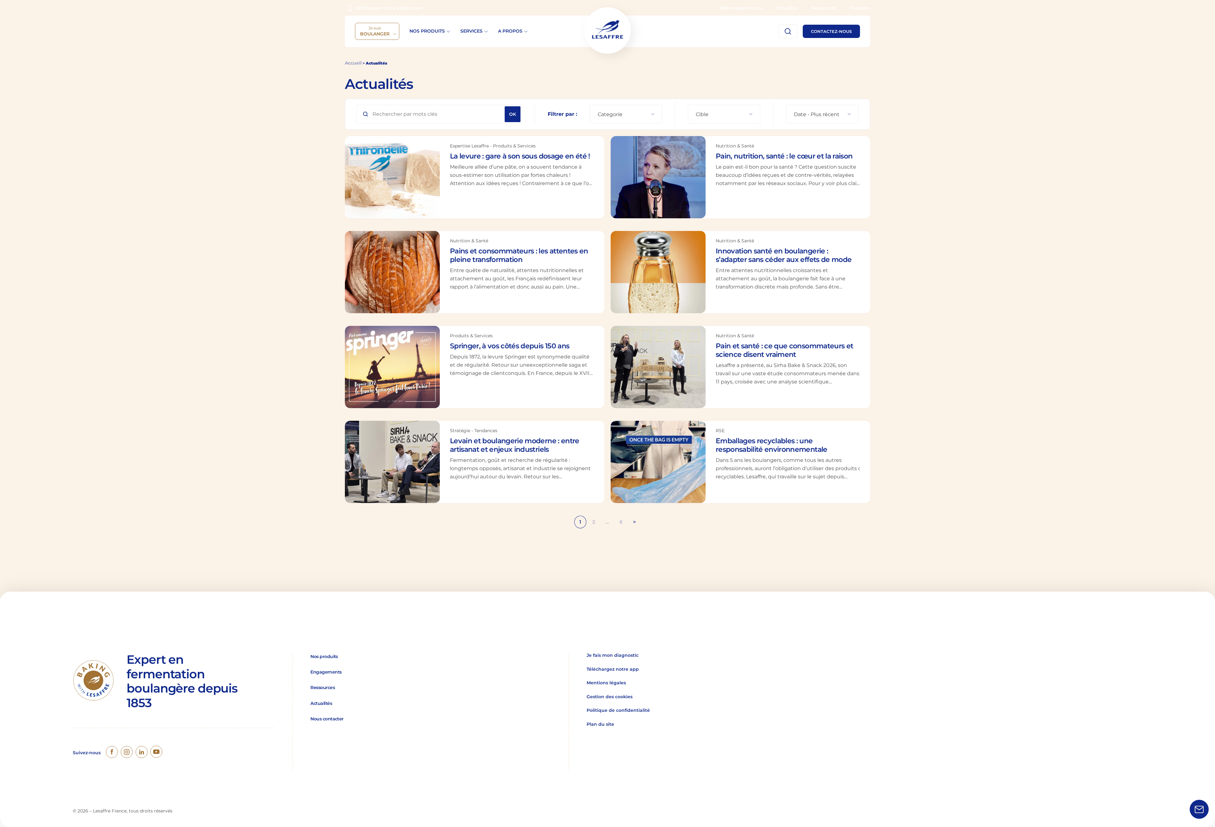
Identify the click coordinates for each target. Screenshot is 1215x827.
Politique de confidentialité (618, 710)
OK (512, 114)
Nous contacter (326, 719)
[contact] (1199, 810)
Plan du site (600, 724)
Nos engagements (741, 8)
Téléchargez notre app (613, 669)
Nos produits (427, 31)
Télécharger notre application (388, 8)
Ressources (824, 8)
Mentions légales (606, 683)
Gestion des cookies (609, 697)
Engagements (325, 672)
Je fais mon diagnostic (613, 655)
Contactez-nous (831, 31)
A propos (510, 31)
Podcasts (859, 8)
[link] (112, 753)
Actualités (786, 8)
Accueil (353, 63)
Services (471, 31)
